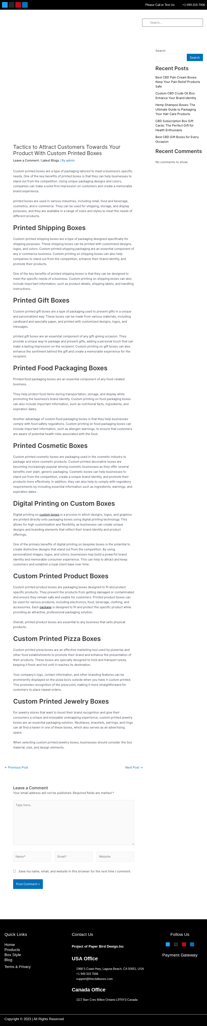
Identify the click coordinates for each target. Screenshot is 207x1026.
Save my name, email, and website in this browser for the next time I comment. (75, 871)
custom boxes (49, 514)
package (46, 607)
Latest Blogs (50, 160)
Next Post (134, 767)
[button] (34, 22)
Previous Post (16, 767)
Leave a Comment (26, 160)
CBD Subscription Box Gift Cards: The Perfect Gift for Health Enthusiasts (174, 125)
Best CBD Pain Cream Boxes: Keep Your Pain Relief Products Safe (177, 81)
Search (160, 51)
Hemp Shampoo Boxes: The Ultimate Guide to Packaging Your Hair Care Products (175, 109)
